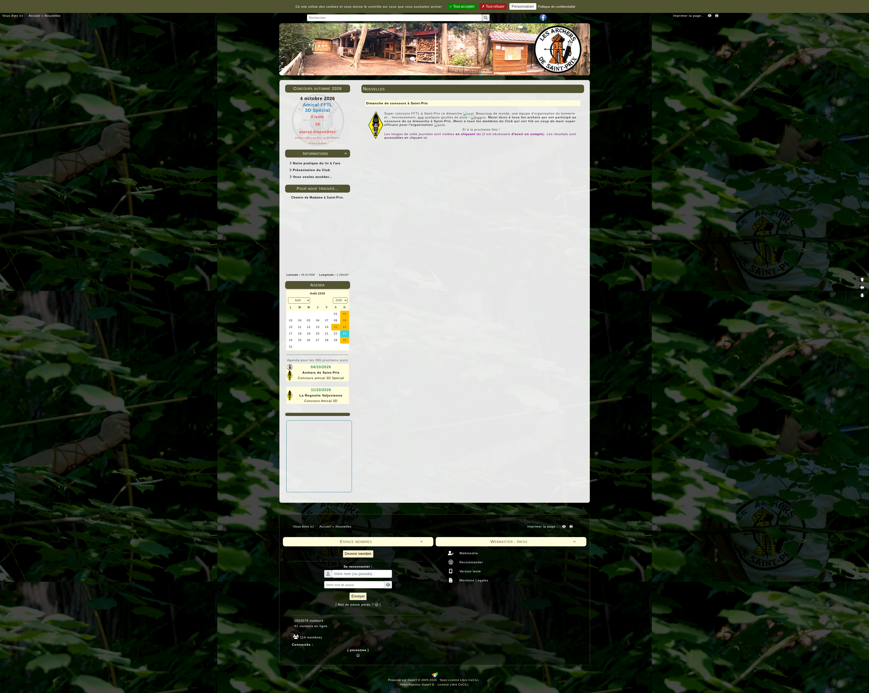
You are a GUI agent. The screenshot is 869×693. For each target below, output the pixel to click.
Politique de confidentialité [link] (556, 6)
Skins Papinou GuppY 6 (418, 684)
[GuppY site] (434, 677)
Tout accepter (463, 6)
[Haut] (862, 279)
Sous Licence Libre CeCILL (460, 680)
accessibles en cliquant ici (405, 137)
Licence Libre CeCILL (453, 684)
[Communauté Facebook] (543, 17)
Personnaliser (523, 6)
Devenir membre (358, 554)
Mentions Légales (473, 580)
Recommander (470, 562)
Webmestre (468, 553)
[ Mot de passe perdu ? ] (358, 604)
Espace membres (381, 541)
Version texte (469, 571)
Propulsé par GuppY (403, 680)
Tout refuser (494, 6)
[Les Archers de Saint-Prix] (434, 49)
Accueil (34, 15)
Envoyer (358, 596)
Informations (325, 153)
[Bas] (862, 295)
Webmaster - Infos (533, 541)
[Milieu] (862, 287)
